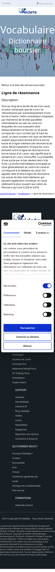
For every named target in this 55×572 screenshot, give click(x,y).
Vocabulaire (24, 193)
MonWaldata (22, 401)
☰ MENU (6, 3)
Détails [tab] (27, 232)
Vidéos (18, 415)
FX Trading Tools (20, 373)
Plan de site (18, 490)
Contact (16, 458)
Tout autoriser (27, 327)
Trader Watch (19, 382)
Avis (14, 467)
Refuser (27, 345)
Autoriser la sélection (27, 337)
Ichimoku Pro (19, 363)
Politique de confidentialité (26, 485)
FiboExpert (18, 354)
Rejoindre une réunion (27, 434)
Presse (15, 471)
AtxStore (19, 397)
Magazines (21, 429)
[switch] (47, 295)
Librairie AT (21, 406)
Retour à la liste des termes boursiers (23, 85)
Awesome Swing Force (24, 368)
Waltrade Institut (24, 505)
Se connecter (45, 3)
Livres (18, 420)
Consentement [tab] (11, 232)
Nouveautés (18, 462)
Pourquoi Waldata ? (22, 453)
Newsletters (21, 424)
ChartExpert (18, 377)
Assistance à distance (26, 438)
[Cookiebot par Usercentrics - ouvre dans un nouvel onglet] (38, 224)
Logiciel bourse (8, 193)
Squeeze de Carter (21, 359)
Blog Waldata (22, 410)
